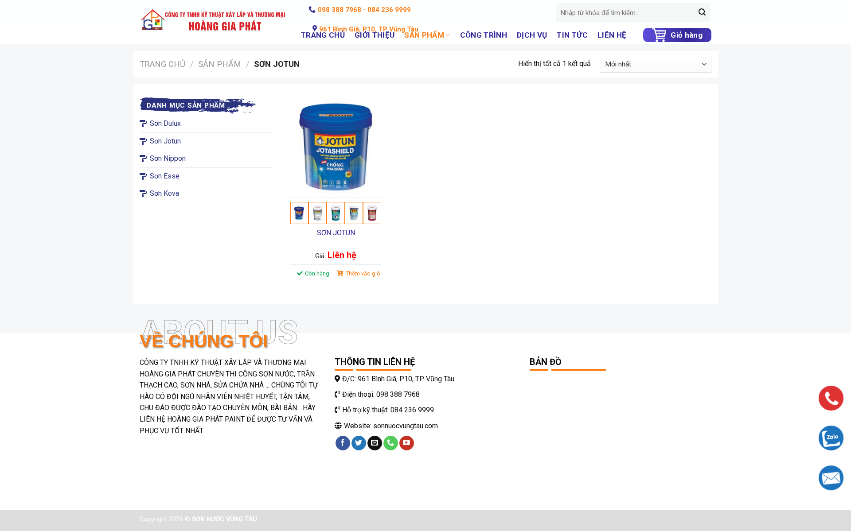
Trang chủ (162, 64)
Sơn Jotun (165, 141)
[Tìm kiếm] (702, 12)
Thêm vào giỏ (363, 273)
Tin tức (572, 35)
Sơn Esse (165, 176)
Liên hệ (611, 35)
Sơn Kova (164, 193)
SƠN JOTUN (336, 233)
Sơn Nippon (168, 158)
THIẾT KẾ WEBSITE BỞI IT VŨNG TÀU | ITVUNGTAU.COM (342, 519)
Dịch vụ (532, 35)
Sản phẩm (219, 64)
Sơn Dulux (165, 123)
